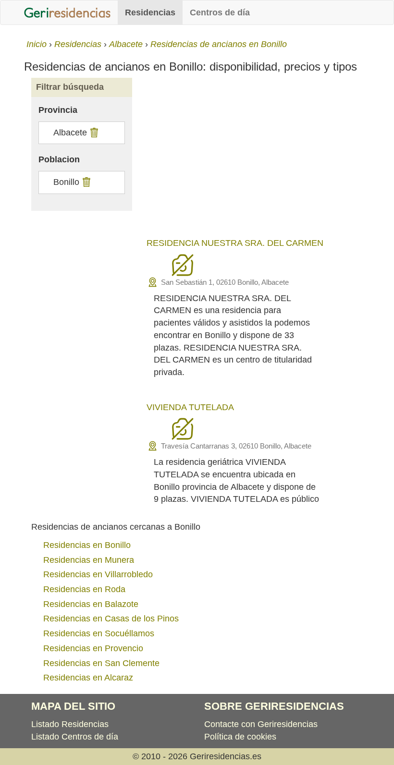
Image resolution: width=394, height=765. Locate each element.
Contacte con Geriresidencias (261, 724)
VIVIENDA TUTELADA (190, 407)
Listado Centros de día (74, 736)
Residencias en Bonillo (87, 545)
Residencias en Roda (84, 589)
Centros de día (220, 12)
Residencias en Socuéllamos (98, 633)
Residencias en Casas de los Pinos (111, 618)
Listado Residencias (70, 724)
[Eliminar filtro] (93, 132)
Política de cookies (240, 736)
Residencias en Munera (88, 560)
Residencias (150, 12)
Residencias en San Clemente (101, 663)
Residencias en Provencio (93, 648)
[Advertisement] (255, 159)
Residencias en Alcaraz (88, 677)
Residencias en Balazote (90, 604)
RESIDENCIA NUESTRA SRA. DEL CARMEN (235, 243)
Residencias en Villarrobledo (98, 574)
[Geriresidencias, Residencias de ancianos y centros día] (67, 12)
